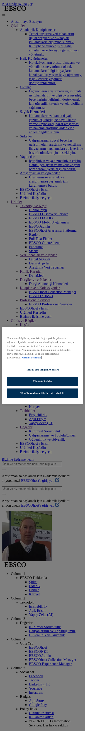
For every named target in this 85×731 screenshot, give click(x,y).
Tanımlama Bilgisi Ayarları (42, 369)
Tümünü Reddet (42, 381)
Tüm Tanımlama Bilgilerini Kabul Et (42, 393)
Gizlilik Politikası (31, 357)
